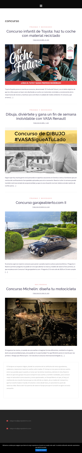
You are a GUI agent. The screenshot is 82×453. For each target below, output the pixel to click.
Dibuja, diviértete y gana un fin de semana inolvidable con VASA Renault (41, 116)
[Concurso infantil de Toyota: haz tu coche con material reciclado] (41, 64)
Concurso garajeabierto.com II (41, 202)
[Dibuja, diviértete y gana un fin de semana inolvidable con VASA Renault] (41, 150)
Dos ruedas (41, 284)
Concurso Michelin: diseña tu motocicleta (41, 289)
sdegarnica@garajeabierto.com (20, 421)
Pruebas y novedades (41, 27)
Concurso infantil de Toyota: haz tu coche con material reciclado (41, 33)
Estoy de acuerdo (41, 450)
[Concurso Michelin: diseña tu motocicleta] (41, 322)
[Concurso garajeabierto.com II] (41, 235)
